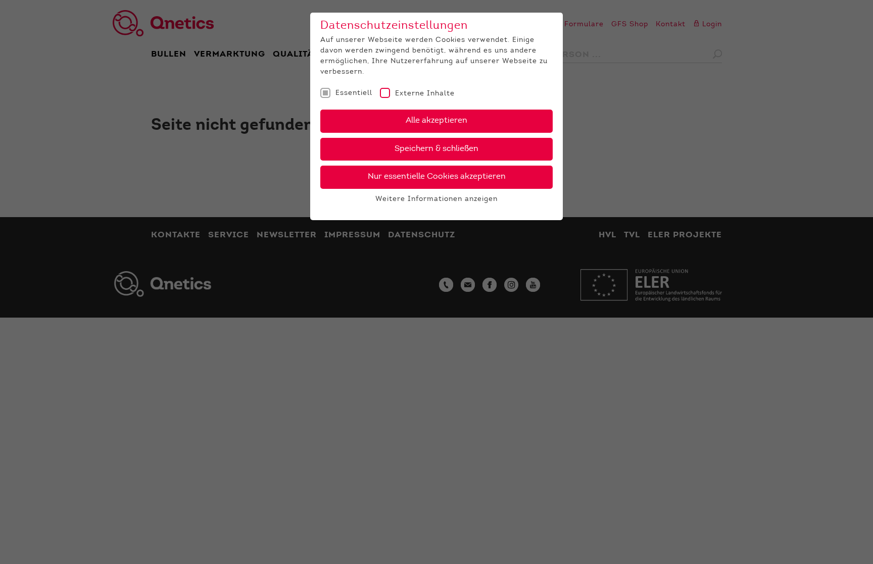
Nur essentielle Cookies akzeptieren (437, 177)
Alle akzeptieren (436, 121)
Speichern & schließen (436, 149)
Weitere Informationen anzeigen (436, 199)
